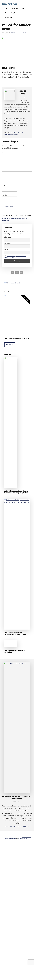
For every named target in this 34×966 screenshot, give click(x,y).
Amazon (15, 132)
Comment (5, 153)
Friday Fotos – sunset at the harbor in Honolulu (17, 797)
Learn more (10, 345)
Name (4, 176)
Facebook (14, 134)
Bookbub (21, 132)
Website (4, 195)
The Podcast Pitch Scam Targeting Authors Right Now (15, 633)
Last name (7, 243)
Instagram (7, 134)
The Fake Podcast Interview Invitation (14, 651)
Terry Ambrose (9, 3)
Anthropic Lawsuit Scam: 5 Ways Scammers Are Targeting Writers (16, 492)
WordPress (21, 838)
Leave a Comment (22, 32)
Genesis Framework (10, 838)
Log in (27, 838)
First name (7, 237)
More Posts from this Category (17, 826)
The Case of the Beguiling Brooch (16, 338)
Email (4, 185)
